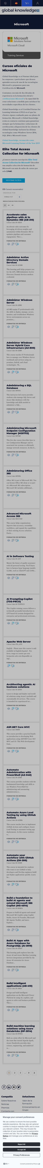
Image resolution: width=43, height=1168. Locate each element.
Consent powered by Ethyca (29, 1164)
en (6, 1164)
